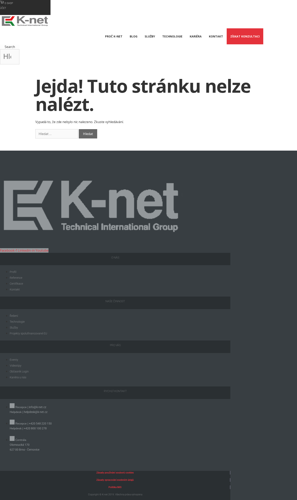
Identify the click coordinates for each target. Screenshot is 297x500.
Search (10, 47)
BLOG (133, 36)
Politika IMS (114, 487)
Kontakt (216, 36)
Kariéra (196, 36)
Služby (150, 36)
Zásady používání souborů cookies (115, 472)
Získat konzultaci (245, 36)
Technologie (172, 36)
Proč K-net (113, 36)
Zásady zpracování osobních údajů (115, 480)
